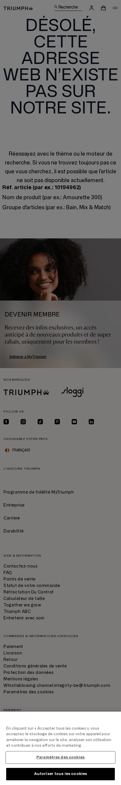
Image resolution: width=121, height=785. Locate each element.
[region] (60, 748)
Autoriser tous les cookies (60, 774)
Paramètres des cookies (60, 757)
